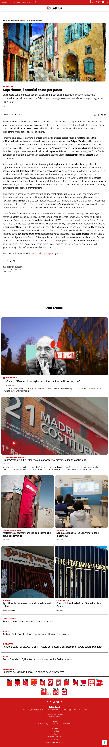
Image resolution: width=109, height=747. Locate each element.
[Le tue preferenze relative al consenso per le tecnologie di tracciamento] (104, 742)
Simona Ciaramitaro (9, 610)
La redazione (15, 2)
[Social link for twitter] (93, 2)
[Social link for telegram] (107, 2)
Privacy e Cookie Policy (54, 742)
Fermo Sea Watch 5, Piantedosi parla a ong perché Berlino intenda (38, 659)
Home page (6, 20)
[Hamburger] (3, 8)
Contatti (5, 2)
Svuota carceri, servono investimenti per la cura (28, 621)
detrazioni (7, 269)
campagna (7, 271)
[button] (95, 115)
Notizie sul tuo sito (54, 737)
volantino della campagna (41, 253)
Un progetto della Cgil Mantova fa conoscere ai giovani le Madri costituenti (45, 459)
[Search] (36, 2)
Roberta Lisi (10, 385)
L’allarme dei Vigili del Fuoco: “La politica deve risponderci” (33, 671)
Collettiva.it (54, 707)
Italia (23, 20)
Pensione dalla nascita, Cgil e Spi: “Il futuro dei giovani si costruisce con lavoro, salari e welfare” (52, 646)
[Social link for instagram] (99, 2)
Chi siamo (54, 728)
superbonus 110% (15, 267)
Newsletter (26, 2)
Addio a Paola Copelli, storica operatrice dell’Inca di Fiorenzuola (36, 634)
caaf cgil (18, 269)
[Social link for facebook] (96, 2)
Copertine (15, 20)
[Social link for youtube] (103, 2)
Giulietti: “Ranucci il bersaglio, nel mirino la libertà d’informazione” (43, 381)
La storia (54, 739)
